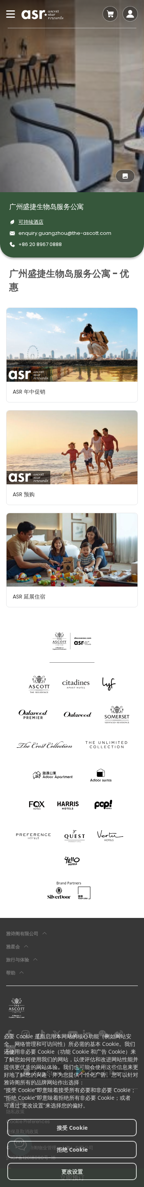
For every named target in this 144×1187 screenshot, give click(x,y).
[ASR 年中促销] (72, 345)
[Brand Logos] (39, 684)
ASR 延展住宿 (29, 596)
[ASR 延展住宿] (72, 550)
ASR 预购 (24, 494)
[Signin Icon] (130, 14)
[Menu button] (10, 13)
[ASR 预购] (72, 447)
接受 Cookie (72, 1127)
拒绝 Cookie (72, 1149)
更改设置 (72, 1171)
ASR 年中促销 (29, 392)
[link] (16, 1008)
